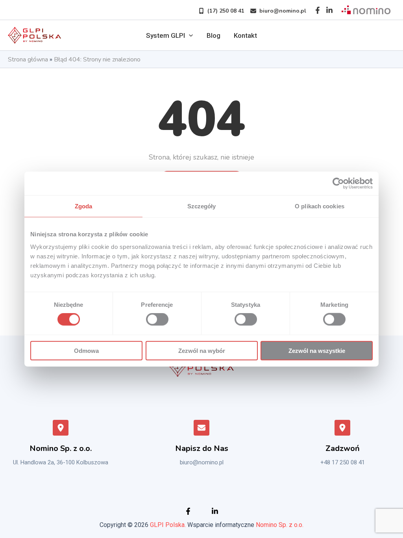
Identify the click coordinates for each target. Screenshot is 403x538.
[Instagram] (329, 10)
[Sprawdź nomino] (366, 10)
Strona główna (28, 59)
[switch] (157, 319)
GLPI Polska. (168, 525)
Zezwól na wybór (201, 350)
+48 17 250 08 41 (342, 462)
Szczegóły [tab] (201, 206)
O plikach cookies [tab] (319, 206)
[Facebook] (317, 10)
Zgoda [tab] (83, 206)
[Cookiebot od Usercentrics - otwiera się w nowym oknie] (338, 183)
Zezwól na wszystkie (316, 350)
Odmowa (86, 350)
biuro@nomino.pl (202, 462)
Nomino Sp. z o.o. (279, 525)
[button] (218, 11)
